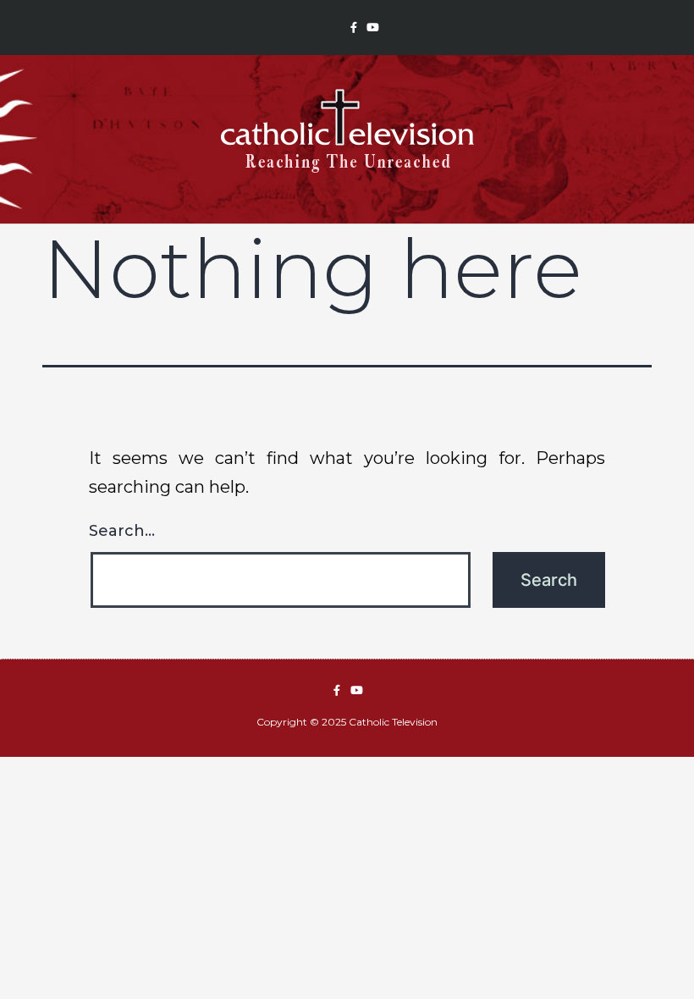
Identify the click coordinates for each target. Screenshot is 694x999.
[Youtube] (372, 27)
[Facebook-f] (353, 27)
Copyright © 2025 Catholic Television (347, 721)
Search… (122, 531)
